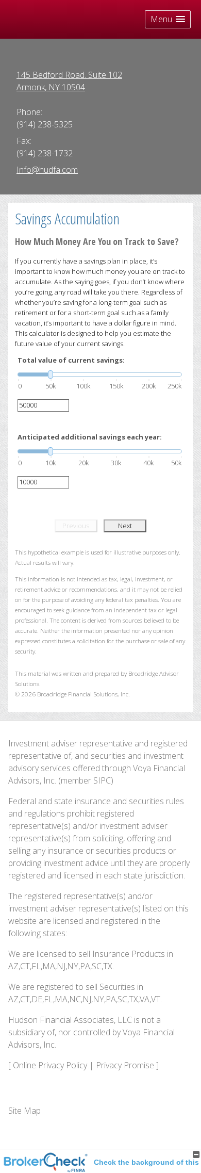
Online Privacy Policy (50, 1065)
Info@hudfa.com (47, 169)
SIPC (102, 780)
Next (125, 525)
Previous (75, 525)
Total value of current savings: (71, 360)
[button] (168, 19)
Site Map (24, 1110)
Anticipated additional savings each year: (90, 437)
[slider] (100, 374)
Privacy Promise (125, 1065)
